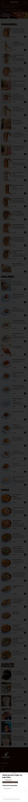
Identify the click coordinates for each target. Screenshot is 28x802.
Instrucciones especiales (9, 785)
